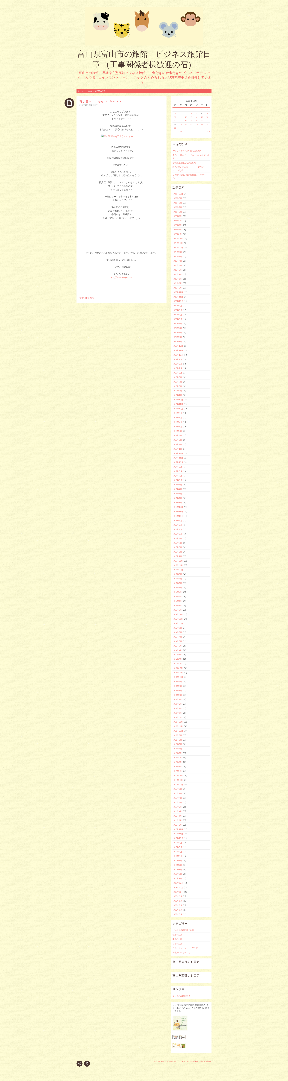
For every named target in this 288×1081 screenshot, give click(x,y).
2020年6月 (177, 319)
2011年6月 (177, 802)
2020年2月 (177, 337)
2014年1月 (177, 663)
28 (196, 124)
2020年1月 (177, 341)
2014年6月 (177, 641)
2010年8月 (177, 847)
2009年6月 (177, 910)
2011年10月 (177, 784)
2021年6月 (177, 265)
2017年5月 (177, 484)
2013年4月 (177, 704)
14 (197, 117)
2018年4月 (177, 435)
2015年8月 (177, 578)
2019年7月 (177, 368)
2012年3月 (177, 762)
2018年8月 (177, 417)
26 (186, 124)
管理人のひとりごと (87, 298)
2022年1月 (177, 234)
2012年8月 (177, 740)
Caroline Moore (205, 1062)
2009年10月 (177, 892)
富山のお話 (177, 943)
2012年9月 (177, 735)
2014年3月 (177, 654)
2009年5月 (177, 914)
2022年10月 (177, 194)
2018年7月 (177, 422)
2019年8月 (177, 364)
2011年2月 (177, 820)
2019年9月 (177, 359)
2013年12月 (177, 668)
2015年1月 (177, 610)
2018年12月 (177, 399)
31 (175, 128)
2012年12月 (177, 722)
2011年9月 (177, 789)
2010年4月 (177, 865)
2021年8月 (177, 256)
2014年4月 (177, 650)
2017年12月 (177, 453)
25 (181, 124)
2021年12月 (177, 238)
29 (202, 124)
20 (191, 121)
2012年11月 (177, 726)
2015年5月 (177, 592)
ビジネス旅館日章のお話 (183, 930)
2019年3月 (177, 386)
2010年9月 (177, 842)
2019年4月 (177, 382)
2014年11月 (177, 619)
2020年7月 (177, 314)
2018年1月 (177, 449)
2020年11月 (177, 297)
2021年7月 (177, 261)
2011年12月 (177, 775)
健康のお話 (177, 934)
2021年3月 (177, 279)
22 (202, 121)
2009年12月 (177, 883)
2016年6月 (177, 534)
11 (181, 117)
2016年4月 (177, 543)
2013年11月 (177, 672)
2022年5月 (177, 216)
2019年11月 (177, 350)
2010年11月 (177, 833)
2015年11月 (177, 565)
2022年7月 (177, 207)
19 (186, 121)
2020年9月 (177, 305)
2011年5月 (177, 807)
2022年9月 (177, 198)
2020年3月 (177, 332)
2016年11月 (177, 511)
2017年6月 (177, 480)
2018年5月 (177, 431)
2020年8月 (177, 310)
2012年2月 (177, 766)
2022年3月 (177, 225)
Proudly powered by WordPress (167, 1062)
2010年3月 (177, 869)
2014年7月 (177, 637)
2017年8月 (177, 471)
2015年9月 (177, 574)
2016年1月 (177, 556)
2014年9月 (177, 628)
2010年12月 (177, 829)
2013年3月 (177, 708)
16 (207, 117)
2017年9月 (177, 467)
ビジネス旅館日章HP (181, 995)
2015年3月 (177, 601)
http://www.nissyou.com (121, 277)
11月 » (207, 131)
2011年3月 (177, 816)
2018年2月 (177, 444)
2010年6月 (177, 856)
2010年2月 (177, 874)
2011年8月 (177, 793)
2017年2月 (177, 498)
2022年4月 (177, 220)
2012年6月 (177, 748)
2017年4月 (177, 489)
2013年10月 (177, 677)
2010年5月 (177, 860)
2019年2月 (177, 390)
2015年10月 (177, 569)
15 (202, 117)
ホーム (80, 91)
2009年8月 (177, 901)
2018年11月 (177, 404)
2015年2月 (177, 605)
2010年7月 (177, 851)
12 (186, 117)
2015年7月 (177, 583)
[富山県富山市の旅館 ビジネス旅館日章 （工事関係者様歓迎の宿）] (144, 26)
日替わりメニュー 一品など (185, 948)
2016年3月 (177, 547)
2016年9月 (177, 520)
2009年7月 (177, 905)
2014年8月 (177, 632)
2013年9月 (177, 681)
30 (207, 124)
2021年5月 (177, 270)
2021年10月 (177, 247)
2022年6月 (177, 212)
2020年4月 (177, 328)
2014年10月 (177, 623)
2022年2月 (177, 229)
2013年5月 (177, 699)
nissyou (95, 105)
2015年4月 (177, 596)
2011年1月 (177, 825)
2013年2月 (177, 713)
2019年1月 (177, 395)
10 (175, 117)
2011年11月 (177, 780)
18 (181, 121)
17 (175, 121)
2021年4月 (177, 274)
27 (191, 124)
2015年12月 (177, 561)
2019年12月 (177, 346)
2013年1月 (177, 717)
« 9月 (180, 131)
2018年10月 (177, 408)
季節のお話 (177, 939)
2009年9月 (177, 896)
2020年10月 (177, 301)
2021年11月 (177, 243)
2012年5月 (177, 753)
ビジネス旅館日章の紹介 (95, 91)
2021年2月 (177, 283)
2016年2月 (177, 552)
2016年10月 (177, 516)
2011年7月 (177, 798)
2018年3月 (177, 440)
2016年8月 (177, 525)
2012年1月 (177, 771)
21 (197, 121)
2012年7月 (177, 744)
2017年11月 (177, 458)
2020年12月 (177, 292)
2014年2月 (177, 659)
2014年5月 (177, 646)
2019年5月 (177, 377)
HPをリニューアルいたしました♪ (186, 150)
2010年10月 (177, 838)
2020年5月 (177, 323)
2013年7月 (177, 690)
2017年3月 (177, 493)
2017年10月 (177, 462)
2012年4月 (177, 757)
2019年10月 (177, 355)
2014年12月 (177, 614)
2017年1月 (177, 502)
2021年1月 (177, 288)
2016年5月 (177, 538)
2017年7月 (177, 476)
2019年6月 (177, 373)
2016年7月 (177, 529)
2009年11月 (177, 887)
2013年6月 (177, 695)
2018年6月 (177, 426)
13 (191, 117)
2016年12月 (177, 507)
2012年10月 (177, 731)
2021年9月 (177, 252)
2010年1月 (177, 878)
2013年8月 (177, 686)
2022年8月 (177, 203)
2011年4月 (177, 811)
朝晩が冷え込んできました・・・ (187, 162)
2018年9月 (177, 413)
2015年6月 (177, 587)
